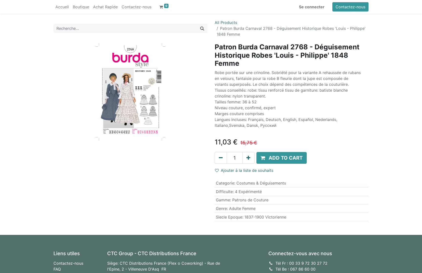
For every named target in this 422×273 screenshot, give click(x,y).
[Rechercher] (202, 28)
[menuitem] (62, 7)
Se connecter (312, 6)
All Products (226, 22)
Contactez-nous (350, 6)
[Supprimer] (221, 158)
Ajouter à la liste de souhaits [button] (247, 170)
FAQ (57, 269)
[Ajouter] (248, 158)
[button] (281, 158)
